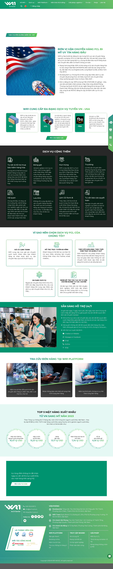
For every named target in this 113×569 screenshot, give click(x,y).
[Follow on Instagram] (35, 516)
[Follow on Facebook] (32, 516)
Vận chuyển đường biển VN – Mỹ (22, 35)
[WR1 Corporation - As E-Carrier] (10, 4)
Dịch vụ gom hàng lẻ (17, 30)
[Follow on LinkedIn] (42, 516)
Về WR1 (22, 2)
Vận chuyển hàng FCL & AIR (67, 30)
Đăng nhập (36, 6)
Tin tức (87, 2)
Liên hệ (102, 2)
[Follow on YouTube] (24, 520)
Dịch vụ (31, 2)
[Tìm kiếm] (21, 6)
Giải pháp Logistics (75, 2)
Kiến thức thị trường (58, 2)
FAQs (96, 2)
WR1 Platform (42, 2)
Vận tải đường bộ (41, 30)
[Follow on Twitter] (38, 516)
